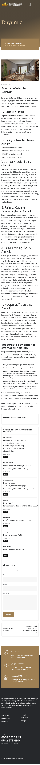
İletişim (24, 721)
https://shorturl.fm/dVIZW (13, 550)
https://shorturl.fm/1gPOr (13, 535)
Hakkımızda (5, 721)
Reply (5, 457)
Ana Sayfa (5, 715)
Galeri (23, 715)
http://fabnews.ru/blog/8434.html (17, 520)
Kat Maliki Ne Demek (8, 629)
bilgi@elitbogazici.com (9, 743)
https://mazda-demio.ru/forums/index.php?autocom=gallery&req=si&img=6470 (18, 486)
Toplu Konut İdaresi (13, 258)
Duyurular (24, 718)
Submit (8, 614)
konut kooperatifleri (9, 320)
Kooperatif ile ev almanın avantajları (18, 346)
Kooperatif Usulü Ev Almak (12, 157)
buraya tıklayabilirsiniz (10, 409)
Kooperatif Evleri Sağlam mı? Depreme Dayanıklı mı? (30, 629)
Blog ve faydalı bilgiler (14, 43)
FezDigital (20, 759)
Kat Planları (5, 718)
